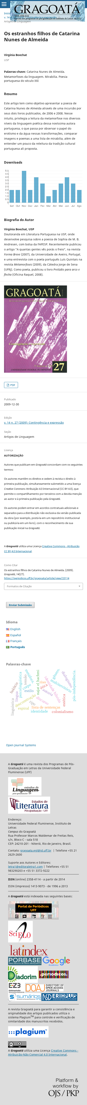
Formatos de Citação (19, 586)
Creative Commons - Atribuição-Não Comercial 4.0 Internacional (43, 1052)
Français (16, 641)
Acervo (20, 13)
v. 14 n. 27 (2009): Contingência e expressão (30, 17)
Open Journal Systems (21, 745)
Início (7, 13)
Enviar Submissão (20, 605)
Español (15, 635)
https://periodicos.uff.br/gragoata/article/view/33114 (36, 578)
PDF (12, 385)
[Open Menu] (4, 4)
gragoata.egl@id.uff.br (35, 850)
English (15, 629)
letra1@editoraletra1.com (25, 866)
